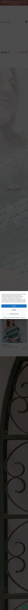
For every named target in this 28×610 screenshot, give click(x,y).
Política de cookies (6, 317)
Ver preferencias (14, 314)
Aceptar (14, 306)
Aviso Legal (23, 317)
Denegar (14, 310)
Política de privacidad (15, 317)
